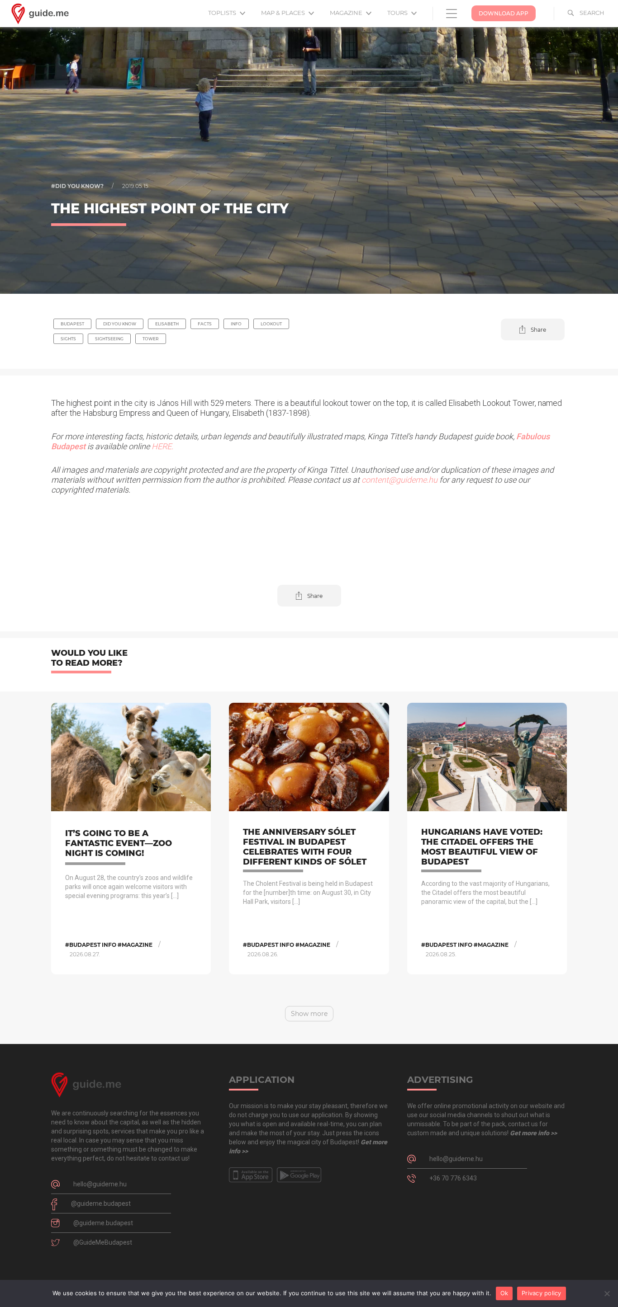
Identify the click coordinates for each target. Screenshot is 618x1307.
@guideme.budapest (101, 1203)
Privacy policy (541, 1293)
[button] (533, 329)
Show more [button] (309, 1014)
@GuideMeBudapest (102, 1242)
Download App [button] (503, 13)
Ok (504, 1293)
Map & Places (283, 12)
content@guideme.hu (399, 479)
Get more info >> (533, 1133)
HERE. (162, 446)
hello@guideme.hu (100, 1184)
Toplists (223, 12)
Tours (398, 12)
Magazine (347, 12)
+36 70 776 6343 (453, 1178)
